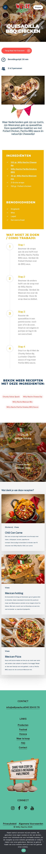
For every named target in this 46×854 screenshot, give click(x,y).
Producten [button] (23, 725)
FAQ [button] (23, 743)
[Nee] (43, 842)
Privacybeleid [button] (9, 823)
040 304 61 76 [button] (32, 707)
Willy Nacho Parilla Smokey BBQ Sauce (22, 407)
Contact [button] (23, 747)
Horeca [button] (23, 734)
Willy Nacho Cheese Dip (32, 397)
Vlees (16, 527)
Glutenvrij (9, 527)
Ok (24, 850)
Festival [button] (23, 729)
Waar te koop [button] (23, 738)
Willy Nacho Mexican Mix (22, 402)
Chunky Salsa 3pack (11, 397)
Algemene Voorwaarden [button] (31, 823)
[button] (5, 7)
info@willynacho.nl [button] (15, 707)
